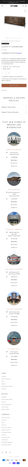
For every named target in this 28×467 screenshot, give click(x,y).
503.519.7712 (14, 277)
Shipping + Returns (5, 430)
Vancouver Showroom (14, 309)
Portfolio (3, 402)
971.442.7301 (14, 238)
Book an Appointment (6, 404)
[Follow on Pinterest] (10, 452)
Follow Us (3, 425)
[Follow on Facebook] (2, 452)
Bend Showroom (14, 189)
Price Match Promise (6, 432)
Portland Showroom (14, 149)
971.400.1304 (14, 316)
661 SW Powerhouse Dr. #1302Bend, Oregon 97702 (14, 194)
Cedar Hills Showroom (14, 229)
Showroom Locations (6, 427)
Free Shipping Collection (7, 386)
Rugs (2, 381)
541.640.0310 (14, 199)
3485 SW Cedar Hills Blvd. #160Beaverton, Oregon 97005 (14, 234)
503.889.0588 (14, 157)
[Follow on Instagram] (6, 452)
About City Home (5, 417)
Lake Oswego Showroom (14, 269)
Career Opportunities (6, 444)
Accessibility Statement (6, 442)
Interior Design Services (6, 399)
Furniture (3, 376)
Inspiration (3, 397)
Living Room (4, 41)
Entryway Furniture (14, 41)
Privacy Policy (4, 439)
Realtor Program (5, 409)
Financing (3, 435)
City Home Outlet (14, 349)
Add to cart (14, 85)
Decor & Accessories (6, 379)
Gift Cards (3, 389)
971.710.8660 (14, 356)
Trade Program (4, 407)
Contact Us (4, 420)
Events (3, 422)
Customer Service (5, 437)
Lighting (3, 384)
